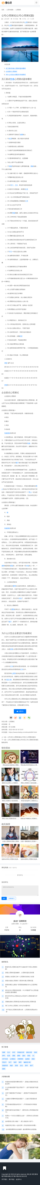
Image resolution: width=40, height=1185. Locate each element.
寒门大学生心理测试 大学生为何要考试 (17, 1005)
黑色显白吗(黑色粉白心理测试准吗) (29, 765)
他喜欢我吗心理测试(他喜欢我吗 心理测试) (29, 859)
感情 (21, 134)
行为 (11, 666)
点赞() (20, 711)
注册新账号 (11, 898)
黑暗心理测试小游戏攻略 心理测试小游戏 (29, 783)
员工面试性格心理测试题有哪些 (16, 68)
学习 (12, 185)
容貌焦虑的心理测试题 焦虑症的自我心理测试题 (20, 1001)
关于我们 (4, 1179)
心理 (26, 22)
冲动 (27, 566)
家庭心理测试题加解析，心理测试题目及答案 (19, 972)
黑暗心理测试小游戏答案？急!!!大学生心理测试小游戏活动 (10, 800)
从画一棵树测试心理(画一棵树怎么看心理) (29, 841)
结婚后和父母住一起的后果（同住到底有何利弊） (21, 1125)
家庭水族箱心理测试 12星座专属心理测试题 (19, 980)
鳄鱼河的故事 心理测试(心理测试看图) (29, 800)
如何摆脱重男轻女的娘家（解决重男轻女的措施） (22, 1129)
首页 (3, 9)
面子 (17, 462)
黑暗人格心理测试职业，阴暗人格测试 (10, 818)
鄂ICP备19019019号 (20, 1176)
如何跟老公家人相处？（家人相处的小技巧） (19, 1121)
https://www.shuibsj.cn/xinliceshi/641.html (23, 732)
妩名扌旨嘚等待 (20, 921)
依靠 (11, 649)
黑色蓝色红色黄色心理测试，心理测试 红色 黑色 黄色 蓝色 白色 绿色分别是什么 (10, 765)
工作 (16, 185)
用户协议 (11, 1179)
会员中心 (19, 1179)
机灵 (21, 336)
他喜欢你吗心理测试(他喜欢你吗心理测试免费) (10, 859)
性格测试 (7, 433)
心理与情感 (10, 9)
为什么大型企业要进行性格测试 (16, 74)
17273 (6, 930)
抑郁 (5, 385)
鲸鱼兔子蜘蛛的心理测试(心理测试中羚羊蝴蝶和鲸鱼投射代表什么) (29, 818)
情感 (13, 213)
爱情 (14, 586)
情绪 (10, 166)
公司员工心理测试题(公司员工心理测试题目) (22, 737)
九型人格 (9, 679)
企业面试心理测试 (11, 71)
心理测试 (18, 9)
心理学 (14, 673)
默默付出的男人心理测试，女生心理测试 (10, 783)
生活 (10, 138)
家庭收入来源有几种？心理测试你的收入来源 (19, 976)
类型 (5, 363)
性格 (12, 79)
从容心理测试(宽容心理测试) (10, 841)
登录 (4, 898)
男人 (30, 492)
